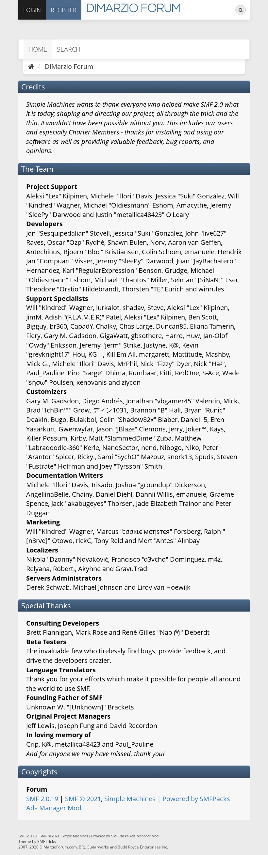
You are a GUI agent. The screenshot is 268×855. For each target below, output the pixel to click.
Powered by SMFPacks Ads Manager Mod (125, 836)
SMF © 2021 (83, 798)
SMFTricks (46, 841)
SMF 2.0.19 (42, 798)
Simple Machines (130, 798)
